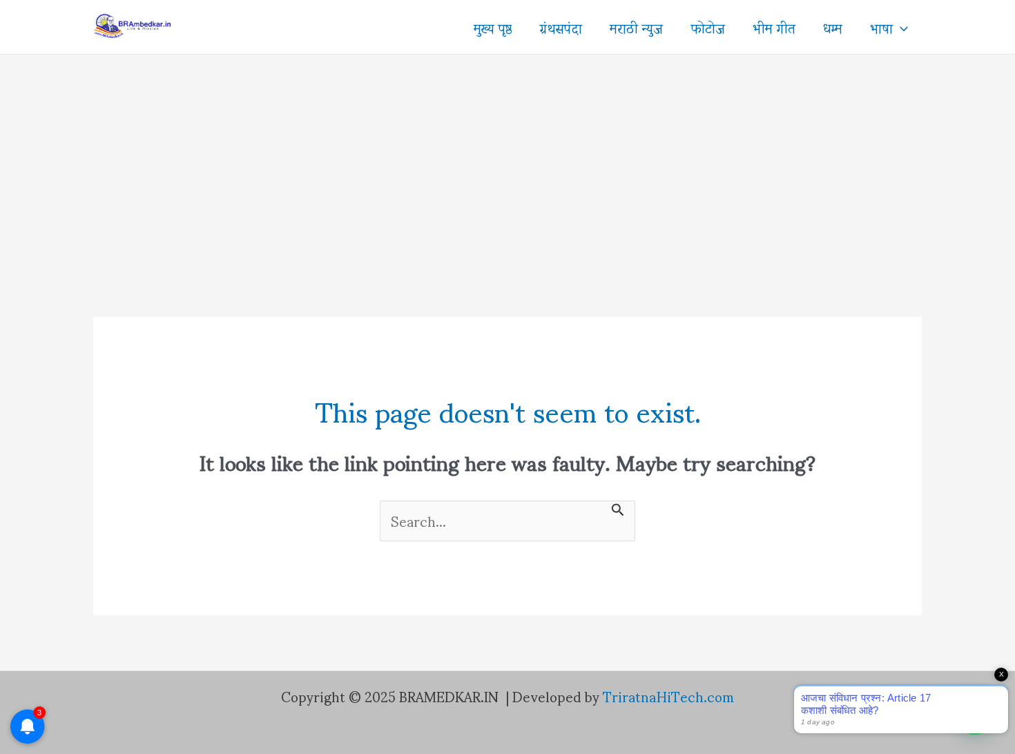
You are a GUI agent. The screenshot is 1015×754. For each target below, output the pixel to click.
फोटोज (707, 27)
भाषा (881, 27)
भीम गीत (774, 27)
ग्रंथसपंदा (560, 27)
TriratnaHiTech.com (668, 696)
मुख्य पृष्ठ (493, 27)
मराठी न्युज (636, 27)
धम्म (832, 27)
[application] (900, 27)
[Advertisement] (507, 158)
